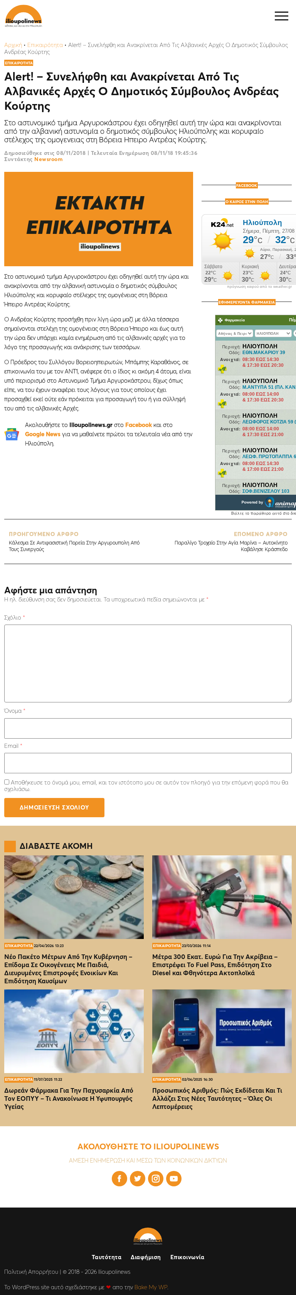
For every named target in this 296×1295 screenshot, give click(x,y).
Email (13, 745)
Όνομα (14, 710)
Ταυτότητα (107, 1257)
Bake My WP (151, 1287)
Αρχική (13, 45)
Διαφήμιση (146, 1257)
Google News (43, 434)
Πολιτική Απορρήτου (31, 1271)
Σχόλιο (14, 617)
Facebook (138, 424)
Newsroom (48, 159)
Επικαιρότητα (45, 45)
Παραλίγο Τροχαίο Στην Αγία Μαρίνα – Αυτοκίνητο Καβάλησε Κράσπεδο (231, 541)
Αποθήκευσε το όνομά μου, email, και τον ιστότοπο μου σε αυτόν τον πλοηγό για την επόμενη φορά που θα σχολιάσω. (146, 786)
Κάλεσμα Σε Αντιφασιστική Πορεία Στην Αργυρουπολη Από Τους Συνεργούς (74, 541)
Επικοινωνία (187, 1257)
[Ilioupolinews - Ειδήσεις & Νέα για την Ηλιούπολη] (23, 16)
